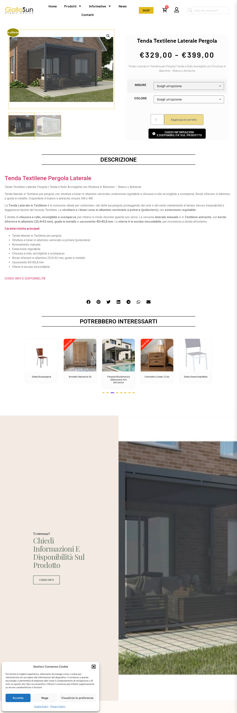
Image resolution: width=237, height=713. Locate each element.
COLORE (140, 98)
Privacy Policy (57, 706)
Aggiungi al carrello (184, 119)
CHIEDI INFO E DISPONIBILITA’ (25, 278)
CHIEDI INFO (46, 579)
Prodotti (70, 6)
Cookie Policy (41, 706)
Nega (44, 698)
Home (53, 6)
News (123, 6)
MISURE (140, 84)
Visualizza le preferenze (77, 698)
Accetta (18, 698)
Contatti (87, 15)
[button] (94, 667)
